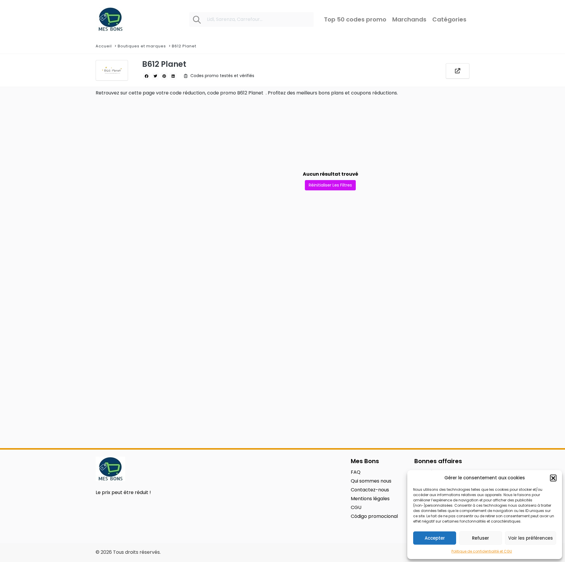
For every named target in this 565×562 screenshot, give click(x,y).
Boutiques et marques (142, 46)
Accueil (104, 46)
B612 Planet (184, 46)
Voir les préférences (530, 538)
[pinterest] (164, 76)
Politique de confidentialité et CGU (481, 551)
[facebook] (146, 76)
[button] (553, 478)
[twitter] (155, 76)
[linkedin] (173, 76)
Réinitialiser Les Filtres (330, 185)
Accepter (435, 538)
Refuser (480, 538)
